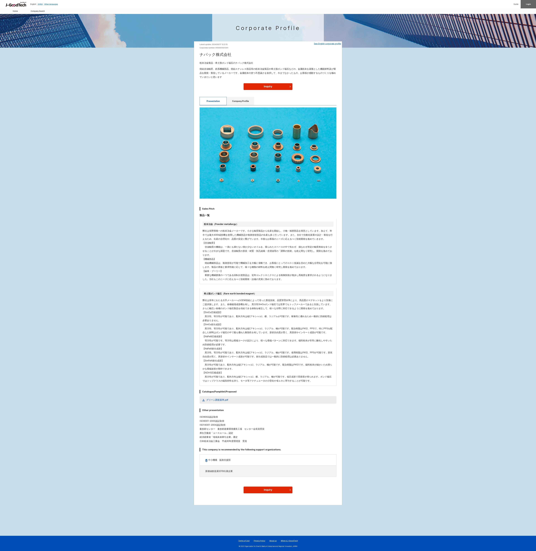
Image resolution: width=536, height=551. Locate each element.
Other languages (51, 4)
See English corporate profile (327, 43)
